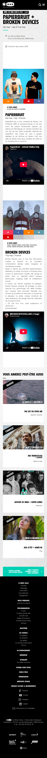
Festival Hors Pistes (23, 667)
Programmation (23, 608)
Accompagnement (23, 650)
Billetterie (23, 628)
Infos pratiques (23, 600)
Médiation (23, 655)
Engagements (23, 595)
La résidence (24, 638)
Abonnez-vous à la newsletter (25, 708)
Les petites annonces (23, 662)
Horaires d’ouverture (23, 603)
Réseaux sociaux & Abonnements (23, 686)
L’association (23, 590)
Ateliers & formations (23, 618)
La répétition (23, 635)
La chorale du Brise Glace (23, 643)
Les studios (23, 633)
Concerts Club (23, 616)
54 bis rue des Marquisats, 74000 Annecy (21, 38)
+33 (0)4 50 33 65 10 (25, 724)
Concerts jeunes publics (23, 621)
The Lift (23, 645)
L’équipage (23, 588)
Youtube (25, 695)
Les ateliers (23, 640)
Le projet (23, 586)
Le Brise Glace (23, 583)
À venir (23, 611)
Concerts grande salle (23, 613)
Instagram (25, 699)
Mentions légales (23, 681)
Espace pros (23, 672)
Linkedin (25, 704)
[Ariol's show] (41, 571)
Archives (23, 623)
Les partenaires (23, 593)
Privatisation (23, 677)
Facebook (25, 691)
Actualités (23, 660)
